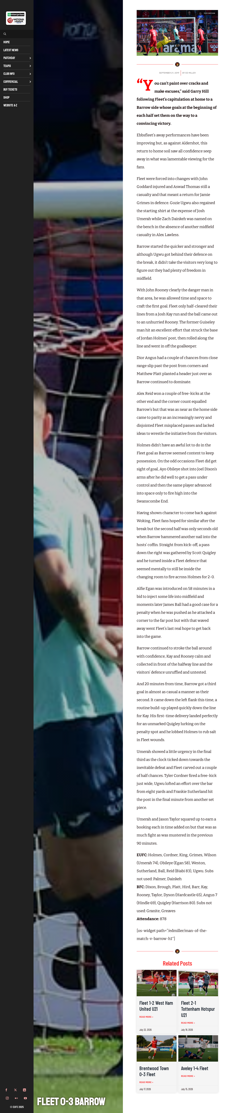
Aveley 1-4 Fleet (194, 1068)
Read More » (146, 1017)
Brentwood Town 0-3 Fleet (154, 1071)
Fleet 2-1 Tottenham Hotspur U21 (198, 1009)
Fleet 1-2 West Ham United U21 (156, 1006)
